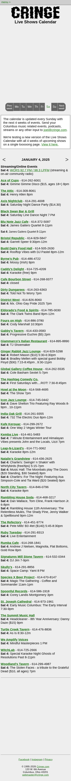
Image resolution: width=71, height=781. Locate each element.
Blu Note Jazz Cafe (14, 221)
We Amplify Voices (14, 639)
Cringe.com (43, 766)
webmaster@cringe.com (35, 774)
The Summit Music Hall (18, 615)
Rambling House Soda (17, 497)
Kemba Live (9, 434)
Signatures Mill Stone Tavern (22, 556)
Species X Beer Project (17, 577)
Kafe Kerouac (11, 424)
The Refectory (11, 522)
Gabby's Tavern (12, 331)
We (30, 106)
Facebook (24, 759)
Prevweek (9, 107)
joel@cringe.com (55, 130)
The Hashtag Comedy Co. (19, 379)
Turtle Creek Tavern (15, 629)
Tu (23, 106)
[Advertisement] (35, 65)
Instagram (37, 759)
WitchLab (8, 650)
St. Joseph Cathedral (16, 601)
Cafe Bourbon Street (16, 279)
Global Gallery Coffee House (22, 369)
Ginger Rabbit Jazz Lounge (21, 351)
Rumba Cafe (10, 543)
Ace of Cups (10, 180)
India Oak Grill (11, 413)
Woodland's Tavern (15, 664)
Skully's (6, 567)
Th (36, 106)
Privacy (49, 759)
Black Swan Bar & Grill (17, 211)
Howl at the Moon (13, 389)
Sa (48, 106)
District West (10, 300)
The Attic (7, 191)
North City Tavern (14, 487)
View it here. (49, 144)
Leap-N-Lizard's (12, 448)
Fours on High (11, 320)
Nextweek (61, 107)
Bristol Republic (12, 238)
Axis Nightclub (11, 201)
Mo (17, 106)
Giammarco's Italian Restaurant (24, 341)
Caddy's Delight (12, 269)
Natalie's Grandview (15, 458)
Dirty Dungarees (13, 289)
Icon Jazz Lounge (14, 400)
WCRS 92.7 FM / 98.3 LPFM (29, 170)
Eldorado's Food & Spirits (20, 310)
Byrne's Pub (10, 258)
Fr (42, 106)
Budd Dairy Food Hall (16, 248)
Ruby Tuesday (11, 532)
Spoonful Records (14, 591)
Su (54, 106)
